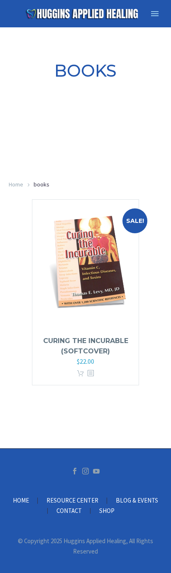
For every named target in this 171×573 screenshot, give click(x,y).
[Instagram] (85, 471)
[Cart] (16, 14)
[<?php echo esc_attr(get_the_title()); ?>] (90, 373)
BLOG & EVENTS (137, 501)
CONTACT (69, 511)
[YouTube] (96, 471)
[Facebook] (74, 471)
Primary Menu (154, 13)
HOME (21, 501)
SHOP (107, 511)
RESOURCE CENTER (72, 501)
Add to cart (80, 373)
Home (16, 184)
